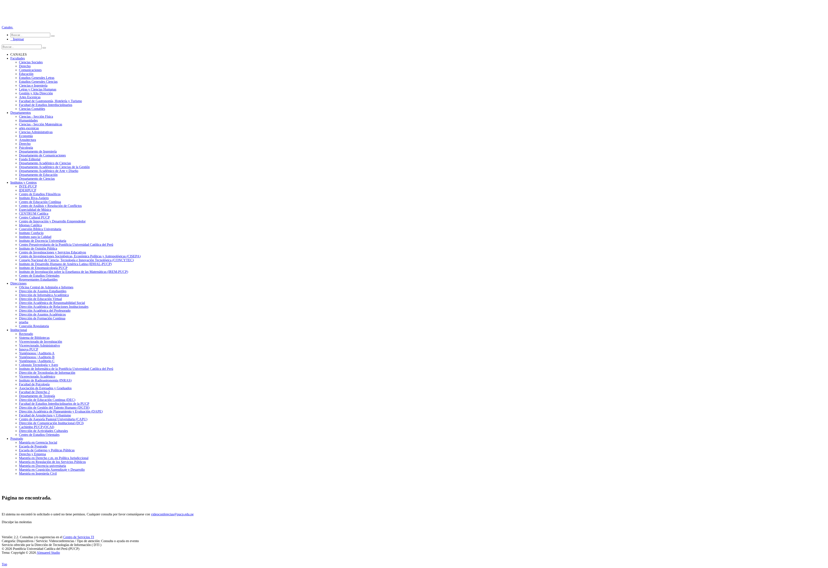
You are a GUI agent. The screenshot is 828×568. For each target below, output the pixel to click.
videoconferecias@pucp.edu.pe (172, 514)
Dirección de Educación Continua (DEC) (47, 400)
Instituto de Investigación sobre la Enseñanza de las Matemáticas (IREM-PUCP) (73, 272)
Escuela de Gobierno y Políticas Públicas (47, 450)
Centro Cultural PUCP (34, 217)
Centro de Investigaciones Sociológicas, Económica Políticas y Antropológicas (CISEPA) (80, 256)
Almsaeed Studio (48, 552)
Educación (26, 74)
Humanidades (28, 120)
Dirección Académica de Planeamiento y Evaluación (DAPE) (61, 411)
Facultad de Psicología (34, 384)
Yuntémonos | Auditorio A (37, 353)
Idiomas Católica (30, 225)
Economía (26, 136)
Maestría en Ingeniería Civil (38, 473)
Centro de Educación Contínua (40, 202)
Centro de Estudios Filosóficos (40, 194)
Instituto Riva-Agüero (34, 198)
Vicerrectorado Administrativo (39, 345)
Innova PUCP (28, 349)
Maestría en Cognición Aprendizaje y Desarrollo (52, 469)
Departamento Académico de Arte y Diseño (48, 171)
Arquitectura (27, 140)
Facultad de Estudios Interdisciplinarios (45, 105)
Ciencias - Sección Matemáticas (40, 124)
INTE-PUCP (28, 186)
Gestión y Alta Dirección (36, 93)
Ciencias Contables (32, 109)
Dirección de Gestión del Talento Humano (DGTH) (54, 407)
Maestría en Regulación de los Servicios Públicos (52, 462)
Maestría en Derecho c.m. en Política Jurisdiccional (53, 458)
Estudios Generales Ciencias (38, 81)
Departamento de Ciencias (37, 178)
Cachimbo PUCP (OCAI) (36, 427)
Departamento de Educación (38, 175)
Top (4, 564)
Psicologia (26, 147)
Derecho (25, 66)
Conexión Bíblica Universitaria (40, 229)
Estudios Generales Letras (36, 78)
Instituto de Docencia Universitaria (42, 241)
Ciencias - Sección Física (36, 116)
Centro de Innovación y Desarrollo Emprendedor (52, 221)
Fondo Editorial (29, 159)
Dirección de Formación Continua (42, 318)
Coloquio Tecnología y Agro (38, 365)
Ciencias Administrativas (36, 132)
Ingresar (17, 39)
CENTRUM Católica (33, 213)
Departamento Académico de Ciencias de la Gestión (54, 167)
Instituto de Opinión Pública (38, 248)
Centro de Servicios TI (78, 537)
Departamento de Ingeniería (38, 151)
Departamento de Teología (37, 396)
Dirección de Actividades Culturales (43, 431)
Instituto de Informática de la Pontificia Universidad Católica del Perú (66, 369)
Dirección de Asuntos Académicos (42, 314)
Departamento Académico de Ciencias (45, 163)
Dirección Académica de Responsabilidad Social (52, 303)
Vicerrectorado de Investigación (40, 341)
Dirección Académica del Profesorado (45, 310)
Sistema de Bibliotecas (34, 338)
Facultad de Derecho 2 (34, 392)
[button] (7, 27)
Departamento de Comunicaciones (42, 155)
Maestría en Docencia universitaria (42, 466)
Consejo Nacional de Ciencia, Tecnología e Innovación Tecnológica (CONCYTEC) (76, 260)
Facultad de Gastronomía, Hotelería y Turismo (50, 101)
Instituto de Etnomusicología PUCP (43, 268)
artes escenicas (29, 128)
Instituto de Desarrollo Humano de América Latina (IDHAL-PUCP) (65, 264)
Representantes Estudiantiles (38, 279)
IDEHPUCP (27, 190)
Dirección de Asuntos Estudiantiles (42, 291)
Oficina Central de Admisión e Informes (46, 287)
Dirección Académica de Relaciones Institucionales (53, 306)
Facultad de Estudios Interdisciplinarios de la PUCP (54, 403)
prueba (23, 322)
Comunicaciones (30, 70)
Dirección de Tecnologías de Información (47, 372)
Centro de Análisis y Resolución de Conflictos (50, 206)
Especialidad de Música (35, 209)
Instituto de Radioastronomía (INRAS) (45, 380)
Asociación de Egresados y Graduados (45, 388)
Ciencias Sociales (31, 62)
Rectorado (26, 334)
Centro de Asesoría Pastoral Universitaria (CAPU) (53, 419)
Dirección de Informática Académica (44, 295)
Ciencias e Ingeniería (33, 85)
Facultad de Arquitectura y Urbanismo (45, 415)
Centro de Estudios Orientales (39, 275)
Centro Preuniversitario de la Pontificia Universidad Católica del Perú (66, 244)
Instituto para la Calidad (35, 237)
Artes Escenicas (30, 97)
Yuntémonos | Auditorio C (37, 361)
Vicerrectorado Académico (37, 376)
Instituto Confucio (31, 233)
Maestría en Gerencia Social (38, 442)
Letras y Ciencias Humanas (37, 89)
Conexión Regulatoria (34, 326)
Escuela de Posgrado (33, 446)
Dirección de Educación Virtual (40, 299)
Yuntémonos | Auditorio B (37, 357)
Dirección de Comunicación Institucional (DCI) (51, 423)
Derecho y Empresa (32, 454)
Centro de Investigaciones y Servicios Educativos (52, 252)
